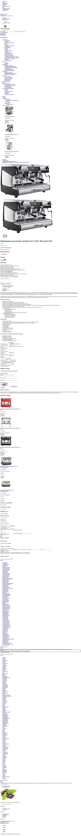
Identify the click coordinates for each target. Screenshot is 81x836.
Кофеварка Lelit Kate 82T (9, 116)
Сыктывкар (5, 756)
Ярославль (5, 778)
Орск (4, 729)
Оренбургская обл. (6, 611)
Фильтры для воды (6, 6)
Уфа (3, 768)
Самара (4, 742)
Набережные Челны (6, 712)
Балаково (4, 666)
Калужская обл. (5, 586)
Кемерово (4, 697)
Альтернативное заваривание (6, 10)
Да (1, 536)
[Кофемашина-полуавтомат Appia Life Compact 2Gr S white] (5, 427)
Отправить (7, 550)
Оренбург (4, 728)
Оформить (7, 537)
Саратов (4, 745)
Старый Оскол (5, 752)
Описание (4, 288)
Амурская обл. (5, 565)
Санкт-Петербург (6, 743)
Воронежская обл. (6, 576)
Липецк (4, 706)
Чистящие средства (6, 8)
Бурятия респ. (5, 572)
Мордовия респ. (6, 602)
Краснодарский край (6, 594)
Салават (4, 741)
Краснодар (5, 701)
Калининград (5, 693)
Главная (4, 159)
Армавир (4, 661)
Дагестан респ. (5, 577)
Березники (5, 669)
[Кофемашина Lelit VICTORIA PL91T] (9, 150)
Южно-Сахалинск (6, 776)
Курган (4, 704)
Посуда (4, 5)
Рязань (4, 740)
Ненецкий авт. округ (6, 606)
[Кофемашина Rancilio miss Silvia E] (10, 133)
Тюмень (4, 764)
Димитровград (5, 685)
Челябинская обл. (6, 639)
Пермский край (5, 614)
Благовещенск (5, 671)
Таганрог (4, 757)
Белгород (4, 668)
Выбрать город (10, 270)
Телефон (15, 549)
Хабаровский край (6, 636)
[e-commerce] (5, 30)
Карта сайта (5, 814)
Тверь (4, 759)
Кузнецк (4, 703)
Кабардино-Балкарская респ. (8, 583)
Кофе (4, 2)
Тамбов (4, 758)
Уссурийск (5, 767)
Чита (3, 773)
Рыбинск (4, 739)
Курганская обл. (6, 596)
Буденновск (5, 676)
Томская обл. (5, 630)
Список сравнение (3, 32)
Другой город (3, 14)
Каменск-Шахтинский (7, 696)
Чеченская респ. (6, 640)
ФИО (1, 374)
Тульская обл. (5, 631)
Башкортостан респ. (6, 569)
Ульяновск (5, 766)
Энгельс (4, 775)
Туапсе (4, 762)
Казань (4, 692)
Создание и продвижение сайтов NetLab (5, 804)
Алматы (4, 659)
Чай (3, 7)
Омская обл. (5, 610)
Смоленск (4, 749)
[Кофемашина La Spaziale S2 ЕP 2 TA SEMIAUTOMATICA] (5, 489)
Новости (4, 816)
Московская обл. (6, 604)
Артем (4, 662)
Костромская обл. (6, 593)
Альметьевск (5, 660)
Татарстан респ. (6, 628)
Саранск (4, 744)
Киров (4, 699)
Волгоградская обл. (6, 574)
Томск (4, 761)
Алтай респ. (5, 563)
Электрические (10, 104)
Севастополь (5, 746)
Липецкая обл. (5, 599)
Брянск (4, 675)
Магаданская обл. (6, 600)
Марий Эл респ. (6, 601)
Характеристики (6, 289)
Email (1, 375)
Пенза (4, 730)
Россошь (4, 737)
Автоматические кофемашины (13, 100)
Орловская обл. (5, 612)
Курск (4, 705)
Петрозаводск (5, 732)
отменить (2, 537)
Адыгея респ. (5, 562)
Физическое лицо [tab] (6, 786)
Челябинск (5, 771)
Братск (4, 674)
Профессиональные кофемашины (9, 161)
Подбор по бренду (6, 813)
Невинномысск (5, 714)
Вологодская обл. (6, 575)
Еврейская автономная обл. (8, 578)
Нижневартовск (6, 716)
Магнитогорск (5, 707)
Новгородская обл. (6, 608)
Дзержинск (5, 684)
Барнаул (4, 667)
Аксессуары (5, 1)
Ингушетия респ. (6, 581)
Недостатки (2, 380)
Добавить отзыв (8, 247)
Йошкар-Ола (5, 691)
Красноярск (5, 702)
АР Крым (4, 566)
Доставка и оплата (6, 808)
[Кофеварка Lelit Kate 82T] (9, 115)
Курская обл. (5, 597)
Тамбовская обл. (6, 627)
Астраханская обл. (6, 568)
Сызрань (4, 755)
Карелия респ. (5, 589)
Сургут (4, 754)
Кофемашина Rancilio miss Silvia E (11, 134)
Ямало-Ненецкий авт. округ (8, 643)
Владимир (5, 679)
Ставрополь (5, 751)
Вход (6, 21)
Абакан (4, 657)
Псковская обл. (5, 616)
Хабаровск (5, 769)
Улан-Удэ (4, 765)
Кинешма (4, 698)
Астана (4, 664)
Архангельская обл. (6, 567)
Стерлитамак (5, 753)
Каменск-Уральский (6, 695)
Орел (4, 727)
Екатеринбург (5, 686)
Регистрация (7, 22)
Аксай (4, 658)
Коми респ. (5, 592)
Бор (3, 672)
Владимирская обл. (6, 573)
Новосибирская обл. (6, 609)
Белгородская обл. (6, 570)
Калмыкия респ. (6, 585)
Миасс (4, 708)
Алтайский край (6, 564)
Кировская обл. (5, 591)
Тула (3, 763)
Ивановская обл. (6, 580)
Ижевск (4, 689)
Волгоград (5, 680)
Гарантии (4, 809)
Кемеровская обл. (6, 590)
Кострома (4, 700)
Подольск (4, 733)
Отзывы (4, 290)
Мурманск (5, 710)
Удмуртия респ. (5, 634)
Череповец (5, 772)
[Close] (0, 544)
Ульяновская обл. (6, 635)
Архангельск (5, 663)
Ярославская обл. (6, 644)
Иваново (4, 688)
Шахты (4, 774)
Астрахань (5, 665)
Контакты (4, 815)
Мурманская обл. (6, 605)
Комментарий (3, 382)
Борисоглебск (5, 673)
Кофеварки (7, 101)
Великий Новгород (6, 677)
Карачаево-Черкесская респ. (8, 588)
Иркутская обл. (5, 582)
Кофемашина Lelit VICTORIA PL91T (12, 151)
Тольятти (4, 760)
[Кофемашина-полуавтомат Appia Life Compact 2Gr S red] (5, 407)
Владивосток (5, 678)
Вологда (4, 682)
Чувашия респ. (5, 641)
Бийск (4, 670)
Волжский (5, 681)
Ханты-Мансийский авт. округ (8, 638)
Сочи (4, 750)
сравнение (9, 543)
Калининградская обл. (7, 584)
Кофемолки (5, 4)
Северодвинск (5, 747)
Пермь (4, 731)
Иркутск (4, 690)
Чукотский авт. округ (7, 642)
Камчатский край (6, 587)
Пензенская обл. (6, 613)
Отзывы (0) (2, 247)
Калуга (4, 694)
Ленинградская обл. (6, 598)
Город (15, 533)
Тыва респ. (5, 632)
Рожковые (9, 102)
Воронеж (4, 683)
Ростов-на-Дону (6, 738)
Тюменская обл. (6, 633)
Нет (1, 535)
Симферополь (5, 748)
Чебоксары (5, 770)
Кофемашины (5, 3)
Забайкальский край (6, 579)
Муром (4, 711)
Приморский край (6, 615)
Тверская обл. (5, 629)
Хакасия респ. (5, 637)
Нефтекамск (5, 715)
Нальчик (4, 713)
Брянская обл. (5, 571)
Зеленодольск (5, 687)
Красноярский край (6, 595)
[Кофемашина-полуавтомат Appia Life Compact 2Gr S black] (5, 446)
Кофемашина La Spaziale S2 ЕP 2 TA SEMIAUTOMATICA (7, 491)
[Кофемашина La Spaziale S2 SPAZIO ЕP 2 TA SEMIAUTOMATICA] (5, 465)
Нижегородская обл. (6, 607)
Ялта (3, 777)
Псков (4, 735)
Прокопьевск (5, 734)
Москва (4, 603)
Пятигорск (5, 736)
